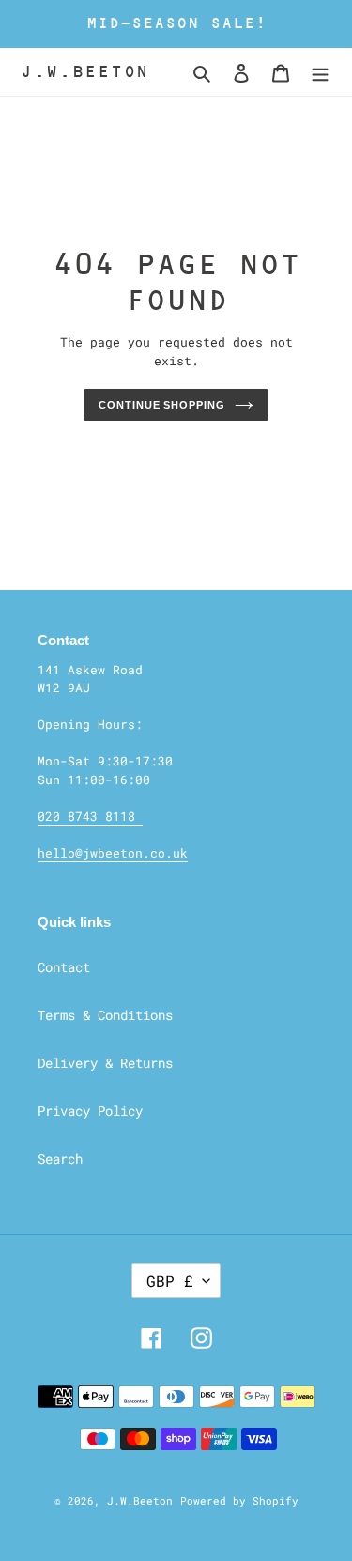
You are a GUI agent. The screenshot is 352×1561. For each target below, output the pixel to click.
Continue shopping (161, 404)
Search (60, 1158)
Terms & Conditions (105, 1015)
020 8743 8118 (90, 816)
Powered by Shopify (239, 1500)
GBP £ (169, 1281)
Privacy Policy (90, 1111)
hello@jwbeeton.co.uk (113, 852)
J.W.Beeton (85, 71)
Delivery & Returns (105, 1063)
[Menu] (320, 72)
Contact (64, 967)
